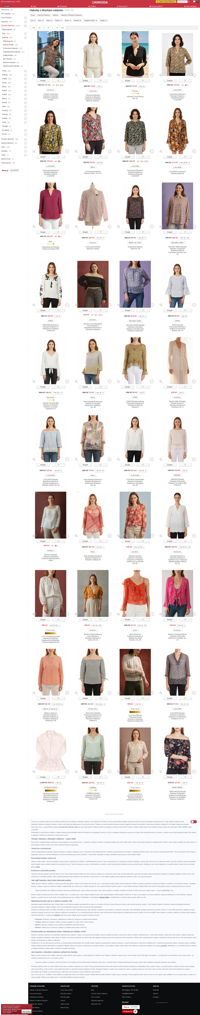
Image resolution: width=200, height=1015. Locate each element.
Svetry (4, 83)
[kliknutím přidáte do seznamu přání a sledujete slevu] (58, 80)
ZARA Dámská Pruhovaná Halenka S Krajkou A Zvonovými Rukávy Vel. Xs (177, 327)
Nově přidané (6, 18)
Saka (4, 106)
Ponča (4, 134)
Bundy (4, 102)
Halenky (5, 37)
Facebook (156, 990)
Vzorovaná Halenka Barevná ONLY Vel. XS (92, 172)
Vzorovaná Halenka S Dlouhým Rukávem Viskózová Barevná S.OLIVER (135, 173)
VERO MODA (177, 787)
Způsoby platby (65, 997)
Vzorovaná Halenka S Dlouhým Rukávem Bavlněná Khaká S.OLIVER (177, 97)
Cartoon (50, 90)
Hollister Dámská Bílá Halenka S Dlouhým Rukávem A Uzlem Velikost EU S (51, 406)
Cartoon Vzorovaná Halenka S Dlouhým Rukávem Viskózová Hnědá (50, 97)
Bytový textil (6, 159)
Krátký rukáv (8, 55)
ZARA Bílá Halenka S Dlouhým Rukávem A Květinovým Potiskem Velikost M (51, 327)
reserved (92, 91)
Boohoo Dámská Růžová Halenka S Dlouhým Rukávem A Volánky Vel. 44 (177, 637)
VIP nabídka (6, 14)
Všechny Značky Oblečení (99, 993)
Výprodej (4, 21)
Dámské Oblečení (7, 25)
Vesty (4, 122)
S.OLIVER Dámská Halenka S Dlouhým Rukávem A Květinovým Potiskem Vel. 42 (177, 716)
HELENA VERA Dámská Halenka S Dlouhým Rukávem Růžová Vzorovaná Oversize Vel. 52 (177, 250)
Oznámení (63, 6)
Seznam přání (157, 6)
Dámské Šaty (65, 1007)
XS (39, 28)
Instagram (156, 997)
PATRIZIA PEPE (50, 787)
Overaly (5, 114)
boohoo (93, 320)
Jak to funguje (191, 6)
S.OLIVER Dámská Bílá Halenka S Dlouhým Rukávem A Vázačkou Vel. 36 (135, 482)
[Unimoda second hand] (100, 3)
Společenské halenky (11, 66)
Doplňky (4, 151)
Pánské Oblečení (7, 139)
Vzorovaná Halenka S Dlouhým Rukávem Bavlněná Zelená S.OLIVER (50, 173)
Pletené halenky (9, 62)
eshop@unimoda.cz (128, 993)
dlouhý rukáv (104, 897)
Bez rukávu (7, 59)
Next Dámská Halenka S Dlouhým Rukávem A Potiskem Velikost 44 (93, 558)
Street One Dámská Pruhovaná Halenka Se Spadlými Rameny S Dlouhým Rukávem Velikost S (93, 716)
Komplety (5, 130)
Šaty (3, 33)
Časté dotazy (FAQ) (66, 990)
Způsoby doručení (66, 993)
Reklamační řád (96, 1004)
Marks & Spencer (51, 709)
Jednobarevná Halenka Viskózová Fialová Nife (50, 248)
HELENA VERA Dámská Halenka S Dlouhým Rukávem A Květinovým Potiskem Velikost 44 (135, 328)
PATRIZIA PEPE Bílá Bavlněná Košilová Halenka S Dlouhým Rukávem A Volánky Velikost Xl (50, 797)
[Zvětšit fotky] (34, 75)
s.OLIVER (177, 90)
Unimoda (177, 552)
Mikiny (4, 98)
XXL (62, 28)
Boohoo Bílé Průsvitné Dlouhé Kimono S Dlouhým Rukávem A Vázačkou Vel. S (177, 404)
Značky (93, 6)
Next (93, 397)
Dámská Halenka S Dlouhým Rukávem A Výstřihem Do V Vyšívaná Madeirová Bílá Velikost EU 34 (177, 559)
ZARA (50, 321)
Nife (50, 241)
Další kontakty (126, 997)
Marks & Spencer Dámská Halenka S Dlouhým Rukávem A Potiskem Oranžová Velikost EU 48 (50, 716)
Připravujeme (7, 29)
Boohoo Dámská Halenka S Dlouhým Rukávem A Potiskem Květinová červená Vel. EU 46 (135, 559)
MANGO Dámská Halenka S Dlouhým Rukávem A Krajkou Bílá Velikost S (177, 482)
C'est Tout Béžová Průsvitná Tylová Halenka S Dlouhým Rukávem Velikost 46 (135, 718)
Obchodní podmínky (97, 1000)
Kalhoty (5, 75)
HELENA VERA (177, 242)
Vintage (5, 126)
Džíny (4, 87)
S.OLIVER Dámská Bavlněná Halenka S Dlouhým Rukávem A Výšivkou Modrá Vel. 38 (50, 482)
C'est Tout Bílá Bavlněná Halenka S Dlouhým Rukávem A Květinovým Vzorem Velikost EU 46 (51, 639)
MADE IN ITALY (135, 242)
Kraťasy (5, 110)
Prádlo (4, 79)
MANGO (177, 475)
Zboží (7, 6)
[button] (99, 86)
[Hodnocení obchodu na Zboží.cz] (130, 1013)
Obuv (3, 147)
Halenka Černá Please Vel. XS (135, 97)
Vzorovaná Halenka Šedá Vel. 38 (135, 248)
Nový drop (5, 10)
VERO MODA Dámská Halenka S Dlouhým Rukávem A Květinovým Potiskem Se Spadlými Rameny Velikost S (177, 795)
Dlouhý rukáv (8, 45)
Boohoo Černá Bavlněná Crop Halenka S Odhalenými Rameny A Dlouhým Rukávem (93, 326)
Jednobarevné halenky (11, 52)
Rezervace (123, 6)
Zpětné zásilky (65, 1004)
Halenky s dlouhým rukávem (39, 990)
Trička (4, 71)
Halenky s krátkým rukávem (39, 1000)
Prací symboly (95, 997)
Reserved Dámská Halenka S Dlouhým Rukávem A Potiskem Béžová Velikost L (93, 98)
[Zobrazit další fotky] (67, 75)
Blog (92, 990)
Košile (4, 94)
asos (135, 630)
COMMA (93, 787)
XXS (33, 28)
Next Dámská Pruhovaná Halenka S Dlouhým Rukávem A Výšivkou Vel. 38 (93, 404)
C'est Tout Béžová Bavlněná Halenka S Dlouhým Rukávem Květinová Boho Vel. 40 (135, 797)
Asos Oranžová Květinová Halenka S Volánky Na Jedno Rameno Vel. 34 (135, 637)
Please (135, 91)
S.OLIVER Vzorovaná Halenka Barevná (177, 172)
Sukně (4, 90)
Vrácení (63, 1000)
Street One (92, 709)
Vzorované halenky (10, 48)
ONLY (93, 167)
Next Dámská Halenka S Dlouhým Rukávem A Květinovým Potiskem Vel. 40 (93, 482)
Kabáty (4, 118)
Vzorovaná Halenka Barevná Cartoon (93, 248)
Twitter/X (155, 993)
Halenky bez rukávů (36, 1004)
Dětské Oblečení (7, 143)
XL (57, 28)
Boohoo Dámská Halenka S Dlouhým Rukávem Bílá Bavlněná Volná (51, 557)
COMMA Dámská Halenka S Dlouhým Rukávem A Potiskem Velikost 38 (93, 796)
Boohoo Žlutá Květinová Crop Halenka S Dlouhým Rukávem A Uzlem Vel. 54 (93, 637)
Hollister (50, 397)
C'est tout (51, 630)
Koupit (43, 80)
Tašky (3, 155)
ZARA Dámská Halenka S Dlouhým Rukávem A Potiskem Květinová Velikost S (135, 404)
